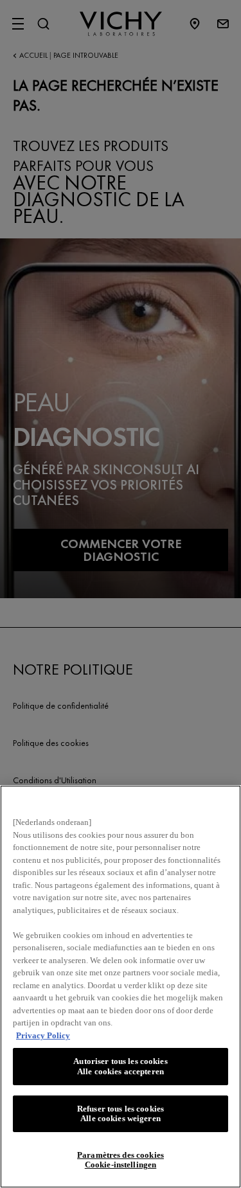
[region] (120, 986)
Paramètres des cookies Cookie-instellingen (120, 1160)
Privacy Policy (43, 1035)
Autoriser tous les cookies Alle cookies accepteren (120, 1066)
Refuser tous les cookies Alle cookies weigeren (120, 1114)
